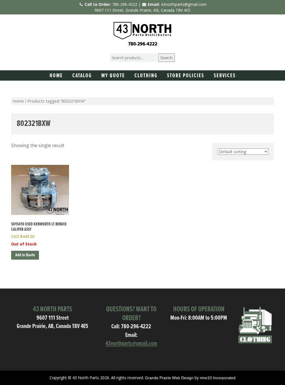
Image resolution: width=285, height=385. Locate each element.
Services (225, 76)
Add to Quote (25, 255)
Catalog (82, 76)
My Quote (113, 76)
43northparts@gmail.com (184, 4)
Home (56, 76)
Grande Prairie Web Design (169, 378)
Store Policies (185, 76)
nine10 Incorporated (217, 378)
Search (166, 57)
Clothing (146, 76)
